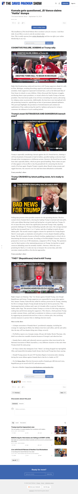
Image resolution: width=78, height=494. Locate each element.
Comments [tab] (15, 403)
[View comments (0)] (18, 22)
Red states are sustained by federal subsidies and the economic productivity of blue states (31, 440)
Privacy (38, 483)
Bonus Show (21, 361)
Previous (17, 392)
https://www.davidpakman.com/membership (39, 367)
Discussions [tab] (23, 422)
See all (14, 460)
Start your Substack (35, 487)
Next (62, 392)
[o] (60, 452)
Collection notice (49, 483)
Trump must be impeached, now (22, 427)
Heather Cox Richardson (32, 453)
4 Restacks (29, 381)
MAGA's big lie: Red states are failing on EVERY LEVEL (30, 438)
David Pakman (21, 431)
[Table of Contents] (2, 247)
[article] (39, 430)
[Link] (9, 47)
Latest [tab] (17, 422)
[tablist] (17, 403)
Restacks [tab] (21, 403)
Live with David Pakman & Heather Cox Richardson (29, 449)
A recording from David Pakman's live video (22, 451)
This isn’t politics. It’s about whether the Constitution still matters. (28, 429)
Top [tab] (13, 422)
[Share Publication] (59, 3)
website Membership (38, 36)
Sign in (73, 3)
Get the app (46, 487)
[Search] (55, 3)
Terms (42, 483)
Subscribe (65, 3)
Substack (31, 490)
